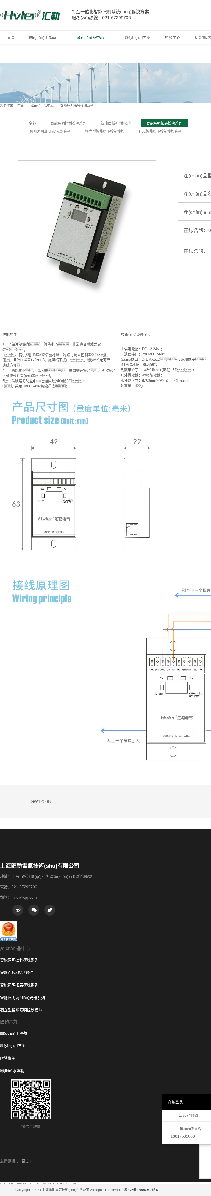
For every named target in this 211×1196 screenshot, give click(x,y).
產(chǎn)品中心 (42, 106)
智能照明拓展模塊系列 (76, 106)
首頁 (20, 106)
